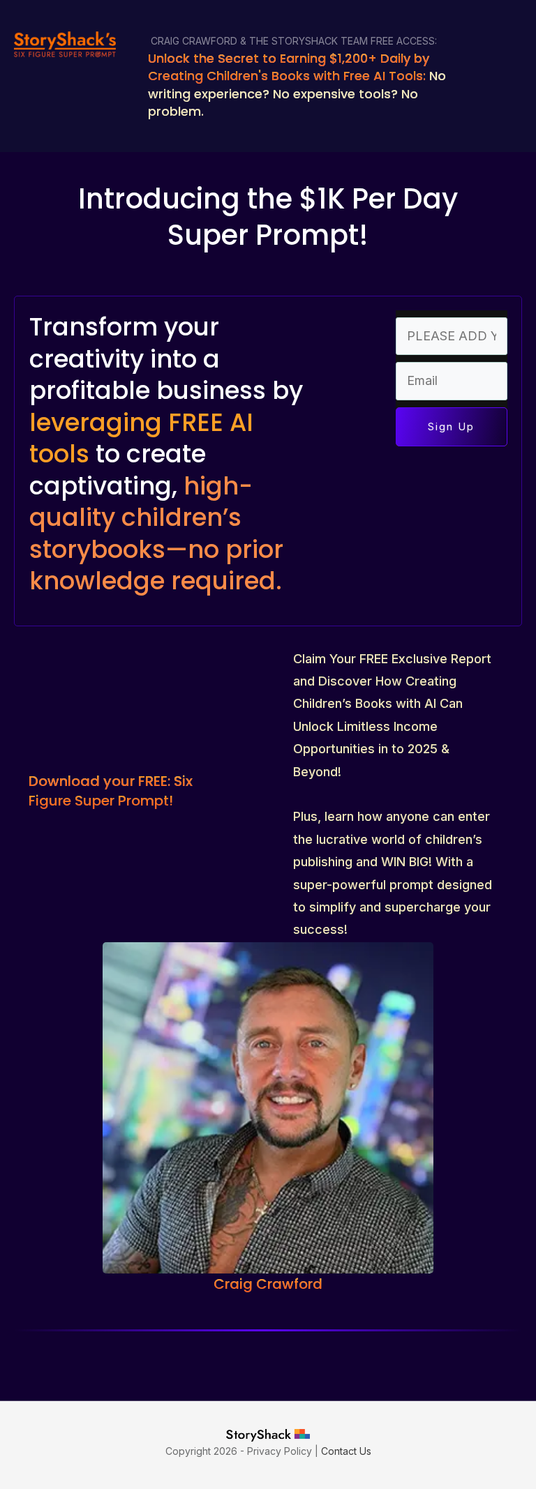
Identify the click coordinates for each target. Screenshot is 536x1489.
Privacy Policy (279, 1451)
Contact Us (346, 1451)
